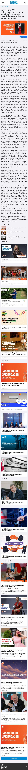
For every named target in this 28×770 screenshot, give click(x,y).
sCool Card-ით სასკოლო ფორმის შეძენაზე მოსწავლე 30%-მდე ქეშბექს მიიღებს (14, 557)
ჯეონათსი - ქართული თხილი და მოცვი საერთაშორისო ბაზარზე (12, 306)
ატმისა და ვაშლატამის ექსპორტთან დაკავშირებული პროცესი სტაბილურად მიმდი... (12, 503)
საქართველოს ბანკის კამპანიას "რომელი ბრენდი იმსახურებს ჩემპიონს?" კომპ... (12, 651)
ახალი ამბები (4, 6)
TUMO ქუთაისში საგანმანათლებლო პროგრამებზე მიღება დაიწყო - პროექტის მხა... (12, 586)
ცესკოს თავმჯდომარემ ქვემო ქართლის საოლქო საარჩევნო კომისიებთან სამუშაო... (16, 227)
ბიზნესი (4, 241)
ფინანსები (5, 360)
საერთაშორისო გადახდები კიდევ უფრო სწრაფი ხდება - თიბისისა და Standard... (13, 453)
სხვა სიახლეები (7, 561)
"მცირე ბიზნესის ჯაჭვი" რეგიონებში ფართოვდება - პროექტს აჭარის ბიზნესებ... (14, 328)
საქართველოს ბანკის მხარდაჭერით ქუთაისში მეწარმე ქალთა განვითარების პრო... (12, 283)
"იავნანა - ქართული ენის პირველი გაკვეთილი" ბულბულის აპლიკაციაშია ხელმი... (12, 683)
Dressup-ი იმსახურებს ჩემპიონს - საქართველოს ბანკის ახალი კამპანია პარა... (14, 261)
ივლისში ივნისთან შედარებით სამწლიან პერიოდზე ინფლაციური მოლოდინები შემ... (12, 475)
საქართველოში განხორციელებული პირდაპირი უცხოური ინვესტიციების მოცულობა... (13, 530)
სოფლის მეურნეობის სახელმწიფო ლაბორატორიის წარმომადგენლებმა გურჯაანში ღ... (16, 237)
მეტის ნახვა (14, 758)
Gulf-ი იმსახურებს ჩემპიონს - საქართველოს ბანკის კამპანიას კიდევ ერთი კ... (12, 618)
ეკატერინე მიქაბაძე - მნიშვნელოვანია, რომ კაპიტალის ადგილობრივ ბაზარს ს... (13, 431)
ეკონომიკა (5, 478)
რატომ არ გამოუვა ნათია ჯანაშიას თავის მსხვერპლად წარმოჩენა (13, 715)
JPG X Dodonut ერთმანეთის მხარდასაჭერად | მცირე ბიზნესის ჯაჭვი (13, 353)
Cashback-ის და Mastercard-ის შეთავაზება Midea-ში (12, 409)
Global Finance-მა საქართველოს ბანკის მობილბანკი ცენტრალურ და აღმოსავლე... (13, 384)
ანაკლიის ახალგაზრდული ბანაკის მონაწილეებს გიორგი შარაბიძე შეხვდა (16, 232)
